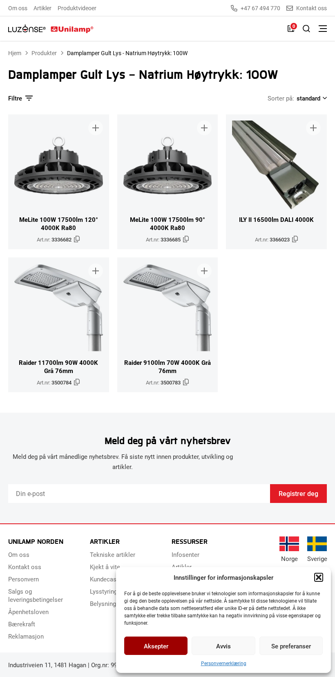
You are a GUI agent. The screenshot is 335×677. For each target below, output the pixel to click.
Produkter (44, 53)
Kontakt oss (311, 8)
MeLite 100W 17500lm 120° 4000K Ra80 (58, 223)
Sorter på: (281, 98)
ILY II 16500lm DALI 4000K (276, 219)
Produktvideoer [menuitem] (77, 8)
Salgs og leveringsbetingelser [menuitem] (35, 595)
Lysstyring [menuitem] (103, 591)
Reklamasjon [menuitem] (26, 636)
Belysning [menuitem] (103, 603)
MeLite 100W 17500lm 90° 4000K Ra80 (167, 223)
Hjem (14, 53)
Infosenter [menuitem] (185, 554)
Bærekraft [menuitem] (21, 624)
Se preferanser (291, 646)
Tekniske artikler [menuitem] (112, 554)
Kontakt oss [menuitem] (24, 567)
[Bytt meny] (323, 29)
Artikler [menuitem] (42, 8)
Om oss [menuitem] (17, 8)
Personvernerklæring (223, 663)
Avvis (223, 646)
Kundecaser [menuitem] (106, 579)
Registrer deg (298, 493)
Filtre (15, 98)
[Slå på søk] (306, 29)
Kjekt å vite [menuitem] (105, 567)
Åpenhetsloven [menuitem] (28, 612)
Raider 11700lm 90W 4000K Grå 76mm (58, 366)
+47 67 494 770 (260, 8)
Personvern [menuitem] (23, 579)
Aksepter (156, 646)
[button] (319, 577)
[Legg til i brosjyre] (95, 128)
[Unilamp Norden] (51, 29)
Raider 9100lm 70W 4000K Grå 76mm (167, 366)
